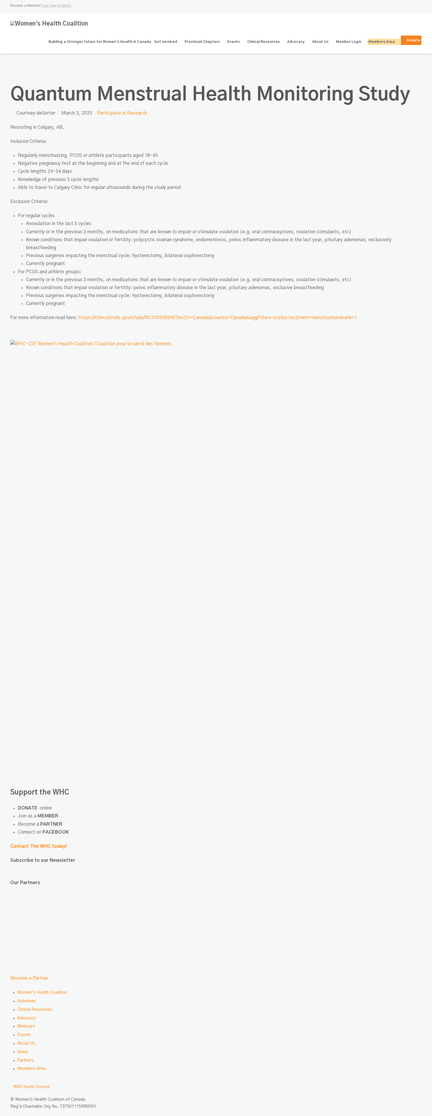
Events (24, 1035)
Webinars (26, 1026)
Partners (25, 1060)
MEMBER (48, 816)
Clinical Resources (34, 1010)
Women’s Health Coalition (42, 993)
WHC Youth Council (31, 1087)
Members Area (31, 1069)
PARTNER (51, 824)
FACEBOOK (56, 832)
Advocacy (26, 1018)
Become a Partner (29, 978)
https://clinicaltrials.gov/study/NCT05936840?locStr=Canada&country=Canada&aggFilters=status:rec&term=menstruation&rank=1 (217, 317)
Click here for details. (57, 5)
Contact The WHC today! (38, 846)
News (22, 1052)
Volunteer (26, 1001)
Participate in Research (122, 113)
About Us (26, 1043)
